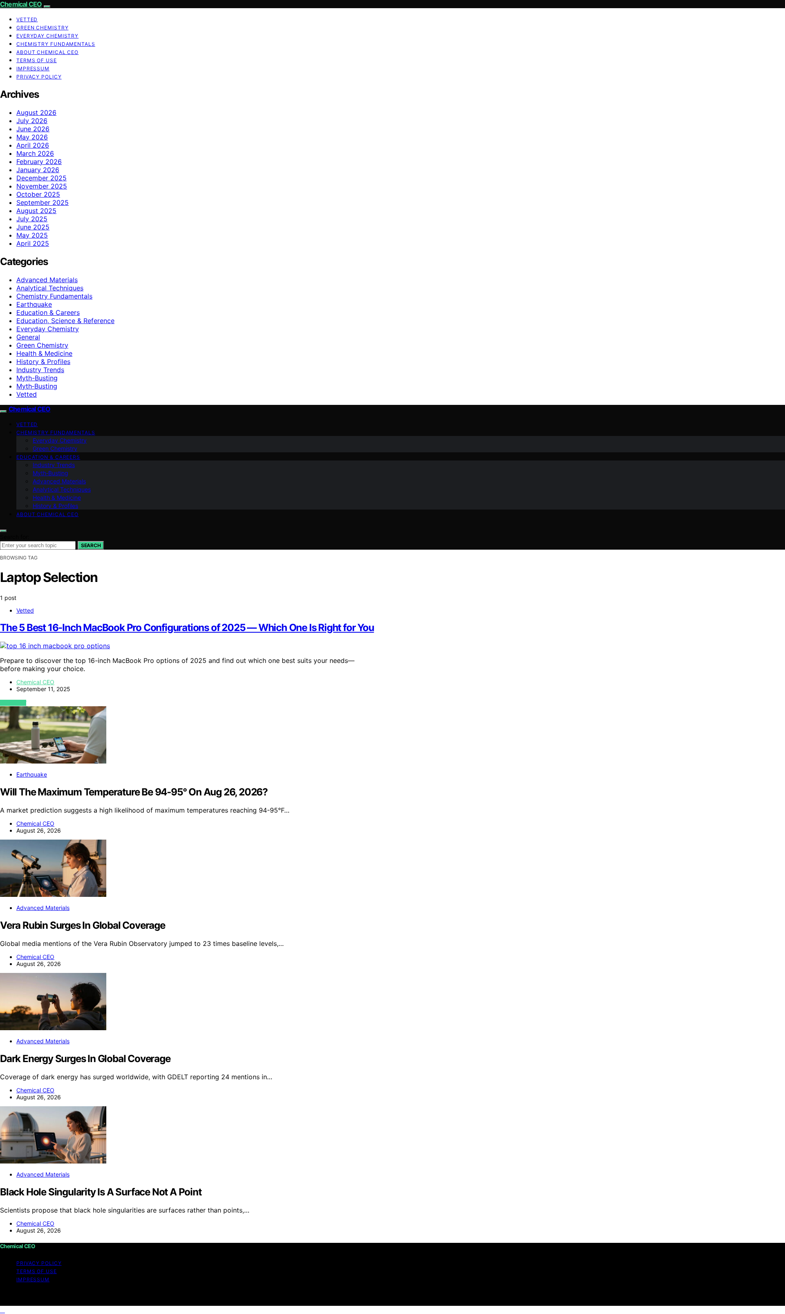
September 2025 (42, 202)
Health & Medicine (44, 353)
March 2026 (35, 153)
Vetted (27, 19)
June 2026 (32, 129)
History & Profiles (43, 361)
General (28, 337)
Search (91, 545)
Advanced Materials (47, 280)
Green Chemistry (42, 28)
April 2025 (32, 243)
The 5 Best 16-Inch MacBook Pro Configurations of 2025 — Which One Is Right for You (187, 627)
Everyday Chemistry (47, 36)
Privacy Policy (39, 77)
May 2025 (32, 235)
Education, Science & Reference (65, 321)
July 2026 (31, 121)
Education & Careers (48, 312)
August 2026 (36, 112)
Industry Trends (40, 370)
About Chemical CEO (47, 52)
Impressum (32, 68)
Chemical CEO (21, 4)
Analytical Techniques (49, 288)
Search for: (14, 536)
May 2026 (32, 137)
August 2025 (36, 211)
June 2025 (32, 227)
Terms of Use (36, 60)
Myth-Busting (37, 378)
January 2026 (37, 170)
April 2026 (32, 145)
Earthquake (34, 304)
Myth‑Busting (36, 386)
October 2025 (38, 194)
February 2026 (39, 161)
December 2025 (41, 178)
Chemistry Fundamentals (55, 44)
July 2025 (31, 219)
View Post (13, 703)
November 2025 (41, 186)
